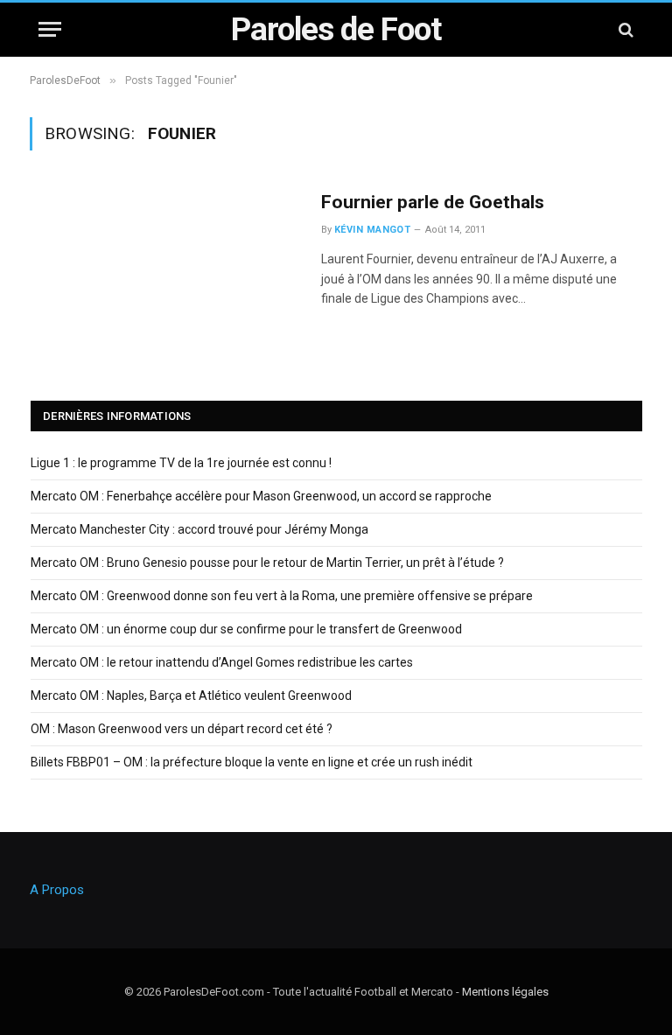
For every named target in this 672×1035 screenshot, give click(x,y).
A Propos (57, 890)
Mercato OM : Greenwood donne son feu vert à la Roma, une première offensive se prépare (282, 596)
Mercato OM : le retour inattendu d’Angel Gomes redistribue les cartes (222, 662)
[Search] (624, 29)
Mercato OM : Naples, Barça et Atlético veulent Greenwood (191, 696)
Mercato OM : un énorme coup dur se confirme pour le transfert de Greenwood (246, 629)
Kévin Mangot (372, 229)
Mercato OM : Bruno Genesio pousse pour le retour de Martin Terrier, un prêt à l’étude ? (267, 563)
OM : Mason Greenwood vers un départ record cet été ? (181, 729)
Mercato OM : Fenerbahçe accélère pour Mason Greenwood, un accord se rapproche (261, 496)
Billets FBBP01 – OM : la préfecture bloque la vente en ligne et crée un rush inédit (251, 762)
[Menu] (49, 29)
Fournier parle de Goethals (432, 202)
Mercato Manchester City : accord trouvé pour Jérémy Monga (199, 529)
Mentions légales (505, 991)
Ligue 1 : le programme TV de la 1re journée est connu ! (181, 463)
